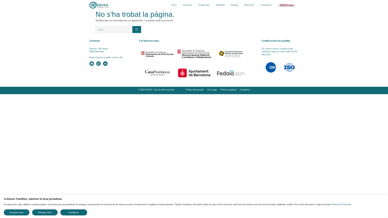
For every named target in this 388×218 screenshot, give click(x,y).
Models (220, 5)
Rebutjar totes (45, 212)
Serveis (187, 5)
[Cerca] (136, 29)
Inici (174, 5)
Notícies (249, 5)
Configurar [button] (74, 212)
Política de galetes (228, 90)
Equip (234, 5)
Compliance (245, 90)
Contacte (266, 5)
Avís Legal (212, 90)
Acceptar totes (16, 212)
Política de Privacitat (341, 204)
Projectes (204, 5)
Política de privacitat (195, 90)
